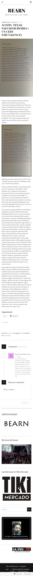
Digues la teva (22, 347)
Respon (19, 356)
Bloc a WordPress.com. (12, 566)
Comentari (25, 403)
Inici (7, 569)
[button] (12, 532)
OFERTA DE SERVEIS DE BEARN (20, 569)
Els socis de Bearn (23, 571)
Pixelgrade (23, 566)
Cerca (30, 2)
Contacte (12, 571)
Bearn (16, 10)
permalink (7, 336)
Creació (20, 22)
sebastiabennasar (6, 22)
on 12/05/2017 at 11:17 (24, 354)
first (21, 333)
